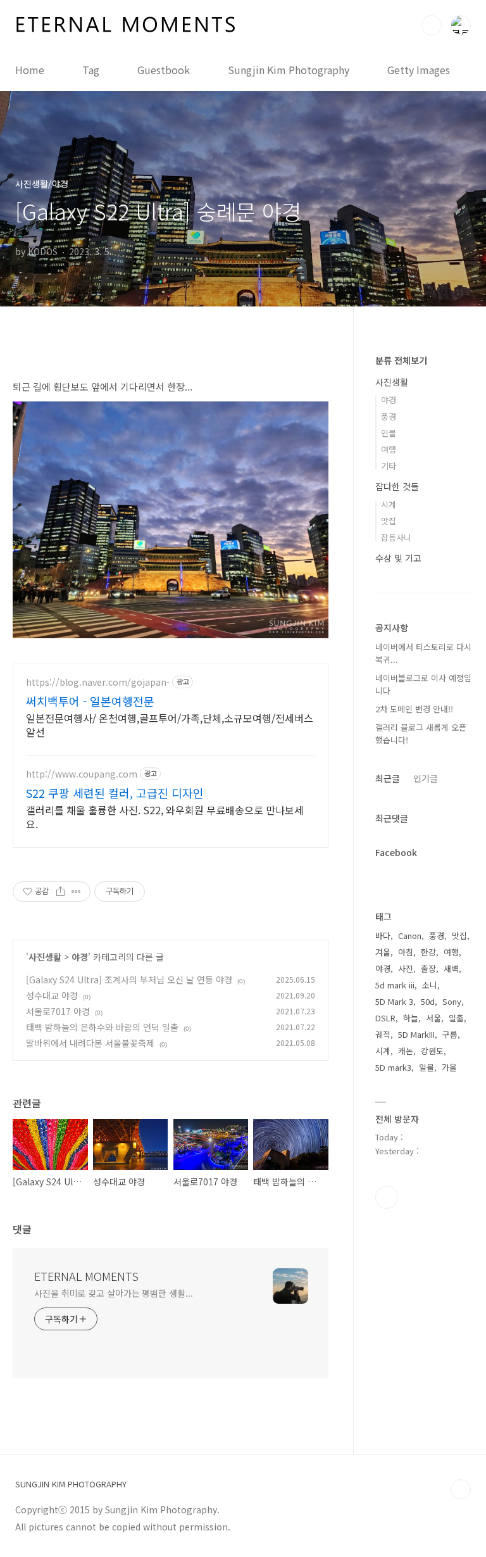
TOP (461, 1489)
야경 (80, 956)
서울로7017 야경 (58, 1011)
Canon (409, 936)
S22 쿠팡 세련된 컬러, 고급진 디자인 (115, 792)
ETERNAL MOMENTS (86, 1275)
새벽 (451, 968)
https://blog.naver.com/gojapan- (98, 682)
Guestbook (163, 69)
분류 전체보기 (401, 360)
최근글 (387, 778)
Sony (451, 1001)
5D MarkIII (416, 1034)
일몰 (426, 1067)
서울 (433, 1018)
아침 (405, 952)
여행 (388, 449)
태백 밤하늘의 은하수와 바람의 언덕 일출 (102, 1027)
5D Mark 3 (394, 1001)
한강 (428, 952)
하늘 (410, 1018)
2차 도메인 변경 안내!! (414, 709)
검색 (431, 25)
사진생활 (44, 956)
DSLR (385, 1018)
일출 (456, 1018)
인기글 (425, 778)
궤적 (382, 1034)
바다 (382, 936)
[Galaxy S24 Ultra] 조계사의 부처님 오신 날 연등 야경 (129, 979)
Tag (90, 69)
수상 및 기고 (398, 558)
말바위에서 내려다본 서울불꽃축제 (90, 1043)
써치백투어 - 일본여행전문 (90, 701)
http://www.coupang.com (81, 774)
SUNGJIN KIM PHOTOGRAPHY (71, 1484)
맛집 (388, 521)
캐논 (405, 1051)
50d (428, 1001)
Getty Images (418, 69)
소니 (429, 985)
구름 (450, 1034)
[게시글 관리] (76, 891)
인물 (388, 433)
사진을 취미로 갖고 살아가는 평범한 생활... (113, 1293)
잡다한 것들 (397, 486)
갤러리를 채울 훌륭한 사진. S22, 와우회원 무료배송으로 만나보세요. (165, 816)
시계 (388, 504)
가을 (449, 1067)
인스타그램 (386, 1197)
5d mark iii (394, 985)
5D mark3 (393, 1067)
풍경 (388, 416)
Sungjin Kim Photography (288, 69)
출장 (428, 968)
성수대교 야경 (52, 995)
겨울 (382, 952)
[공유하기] (60, 891)
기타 (388, 466)
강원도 (432, 1051)
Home (29, 69)
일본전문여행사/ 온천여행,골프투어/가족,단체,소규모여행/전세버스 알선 (169, 724)
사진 (405, 968)
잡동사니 (396, 537)
